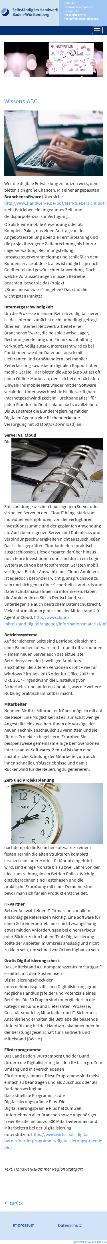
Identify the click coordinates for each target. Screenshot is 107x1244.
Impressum (24, 1225)
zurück (16, 1203)
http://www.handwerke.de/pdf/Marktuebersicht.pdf (54, 203)
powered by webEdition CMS (90, 1242)
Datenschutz (70, 1225)
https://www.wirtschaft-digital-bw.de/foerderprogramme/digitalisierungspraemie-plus (54, 1140)
